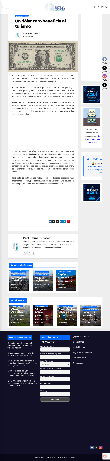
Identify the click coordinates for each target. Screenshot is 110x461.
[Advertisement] (43, 134)
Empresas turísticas (19, 274)
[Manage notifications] (105, 456)
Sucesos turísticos (41, 274)
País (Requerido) (46, 383)
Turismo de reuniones (90, 309)
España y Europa (17, 306)
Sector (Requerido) (46, 361)
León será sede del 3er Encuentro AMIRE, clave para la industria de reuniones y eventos (22, 373)
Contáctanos (78, 342)
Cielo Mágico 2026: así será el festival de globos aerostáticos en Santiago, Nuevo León (22, 363)
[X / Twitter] (99, 7)
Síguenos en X (79, 358)
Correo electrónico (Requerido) (50, 354)
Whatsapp (43, 391)
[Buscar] (106, 7)
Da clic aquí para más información (92, 139)
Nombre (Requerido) (47, 346)
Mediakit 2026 (79, 347)
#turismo (91, 166)
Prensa (93, 322)
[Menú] (5, 7)
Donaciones (78, 363)
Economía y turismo (22, 16)
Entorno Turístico (32, 33)
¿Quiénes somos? (81, 337)
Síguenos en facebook (83, 352)
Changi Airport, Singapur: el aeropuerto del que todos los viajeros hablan (20, 345)
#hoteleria (99, 166)
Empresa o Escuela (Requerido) (51, 369)
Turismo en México (42, 306)
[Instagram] (102, 7)
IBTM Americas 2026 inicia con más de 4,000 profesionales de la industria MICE (22, 383)
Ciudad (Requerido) (47, 376)
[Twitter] (25, 253)
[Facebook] (95, 7)
